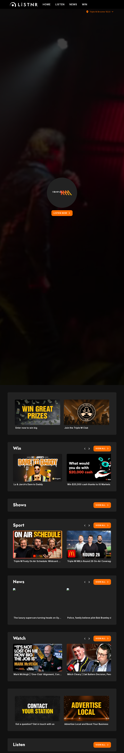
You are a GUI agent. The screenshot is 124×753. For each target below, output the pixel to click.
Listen (60, 4)
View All (100, 448)
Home (47, 4)
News (73, 4)
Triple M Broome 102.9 (100, 12)
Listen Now (60, 213)
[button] (85, 449)
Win (84, 4)
